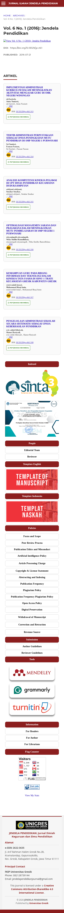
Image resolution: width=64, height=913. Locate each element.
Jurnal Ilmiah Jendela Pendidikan (33, 3)
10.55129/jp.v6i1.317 (24, 297)
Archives (19, 15)
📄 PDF (9, 106)
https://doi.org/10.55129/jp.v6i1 (26, 47)
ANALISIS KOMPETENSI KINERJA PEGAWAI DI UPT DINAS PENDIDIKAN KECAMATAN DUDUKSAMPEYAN (31, 183)
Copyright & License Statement (32, 571)
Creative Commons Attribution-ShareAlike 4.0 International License (32, 889)
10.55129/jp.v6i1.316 (24, 249)
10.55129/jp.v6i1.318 (24, 342)
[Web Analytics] (32, 789)
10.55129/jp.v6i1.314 (24, 157)
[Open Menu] (3, 3)
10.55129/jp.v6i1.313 (24, 111)
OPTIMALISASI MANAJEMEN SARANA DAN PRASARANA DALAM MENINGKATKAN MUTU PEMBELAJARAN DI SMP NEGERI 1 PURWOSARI (31, 229)
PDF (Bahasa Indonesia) (19, 117)
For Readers (32, 731)
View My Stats (32, 795)
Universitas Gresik (38, 903)
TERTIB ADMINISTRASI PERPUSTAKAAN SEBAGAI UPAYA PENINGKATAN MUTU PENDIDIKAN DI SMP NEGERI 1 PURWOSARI (32, 138)
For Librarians (32, 744)
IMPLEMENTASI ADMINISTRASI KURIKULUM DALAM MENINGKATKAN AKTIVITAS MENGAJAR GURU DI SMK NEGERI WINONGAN (29, 91)
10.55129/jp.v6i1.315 (24, 202)
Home (7, 15)
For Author (32, 738)
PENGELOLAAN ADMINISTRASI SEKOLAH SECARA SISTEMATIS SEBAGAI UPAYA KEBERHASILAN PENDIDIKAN (30, 324)
